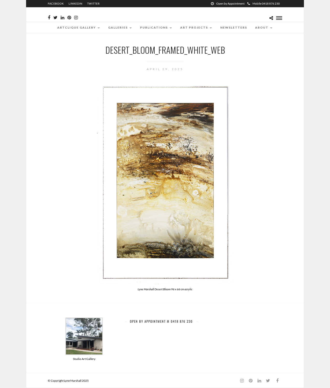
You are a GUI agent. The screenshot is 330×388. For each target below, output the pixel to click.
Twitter (93, 3)
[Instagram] (76, 17)
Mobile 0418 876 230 (266, 3)
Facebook (56, 3)
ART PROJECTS (194, 27)
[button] (84, 339)
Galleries (118, 27)
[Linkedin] (62, 17)
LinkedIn (75, 3)
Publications (154, 27)
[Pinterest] (69, 17)
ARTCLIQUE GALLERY (76, 27)
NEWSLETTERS (233, 27)
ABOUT (261, 27)
